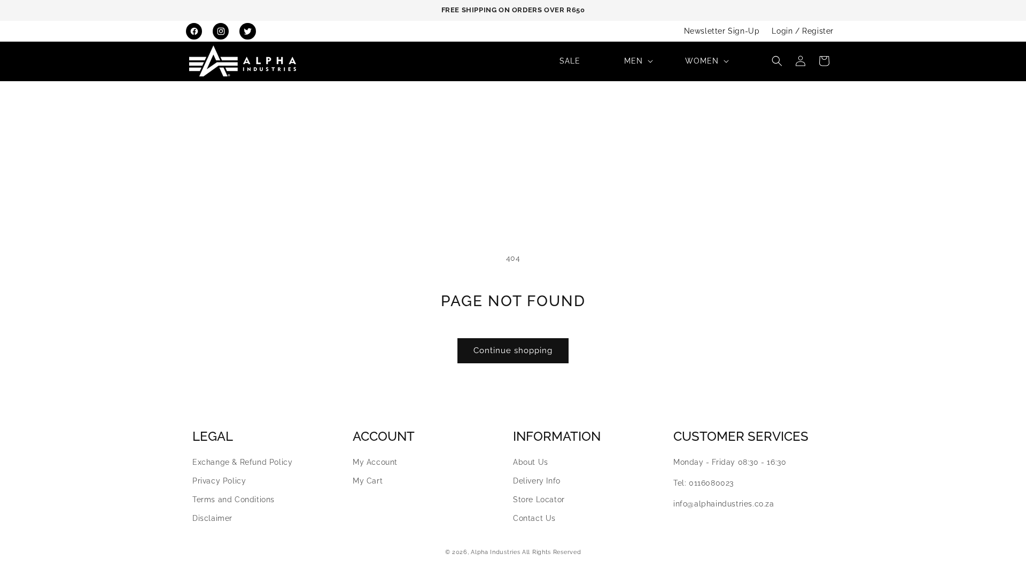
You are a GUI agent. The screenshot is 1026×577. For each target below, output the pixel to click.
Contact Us (534, 518)
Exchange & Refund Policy (242, 462)
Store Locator (539, 499)
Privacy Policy (219, 481)
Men (633, 61)
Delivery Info (537, 481)
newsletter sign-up (722, 31)
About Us (530, 462)
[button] (637, 61)
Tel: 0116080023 (703, 483)
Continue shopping (513, 350)
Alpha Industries (495, 552)
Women (702, 61)
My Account (375, 462)
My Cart (368, 481)
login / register (803, 31)
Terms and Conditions (233, 499)
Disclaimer (212, 518)
